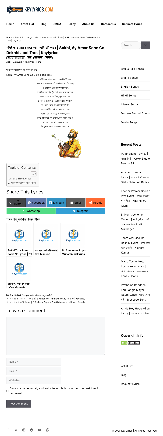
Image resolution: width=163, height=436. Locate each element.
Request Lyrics (132, 24)
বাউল (29, 58)
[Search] (145, 45)
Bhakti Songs (129, 77)
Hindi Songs (128, 95)
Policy (72, 24)
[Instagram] (23, 430)
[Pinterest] (31, 430)
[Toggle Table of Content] (32, 174)
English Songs (130, 86)
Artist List (27, 24)
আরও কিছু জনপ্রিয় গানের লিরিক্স (23, 182)
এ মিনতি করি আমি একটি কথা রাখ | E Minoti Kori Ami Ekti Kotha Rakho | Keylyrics (47, 298)
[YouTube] (39, 430)
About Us (88, 24)
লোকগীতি (48, 58)
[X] (16, 430)
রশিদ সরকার (38, 58)
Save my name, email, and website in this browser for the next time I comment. (54, 391)
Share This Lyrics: (20, 178)
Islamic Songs (129, 104)
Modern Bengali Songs (135, 113)
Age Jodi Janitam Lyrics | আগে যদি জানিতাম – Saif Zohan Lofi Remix (135, 177)
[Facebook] (8, 430)
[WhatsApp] (47, 430)
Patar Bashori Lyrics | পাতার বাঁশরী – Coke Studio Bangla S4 (135, 158)
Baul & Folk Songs (23, 37)
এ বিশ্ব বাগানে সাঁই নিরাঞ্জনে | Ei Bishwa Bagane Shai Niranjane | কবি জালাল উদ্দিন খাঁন (47, 302)
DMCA (57, 24)
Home (10, 24)
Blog (43, 24)
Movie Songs (129, 122)
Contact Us (108, 24)
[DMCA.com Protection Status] (130, 344)
